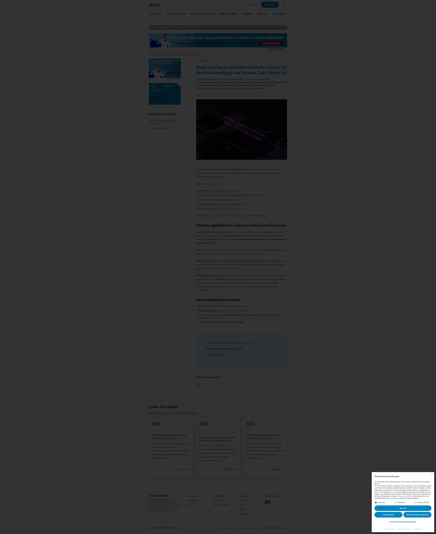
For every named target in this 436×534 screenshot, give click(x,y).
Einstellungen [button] (394, 498)
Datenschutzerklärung (405, 496)
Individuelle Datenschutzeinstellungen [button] (403, 522)
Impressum (418, 529)
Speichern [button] (403, 508)
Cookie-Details (389, 529)
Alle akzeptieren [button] (388, 515)
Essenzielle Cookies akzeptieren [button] (417, 515)
